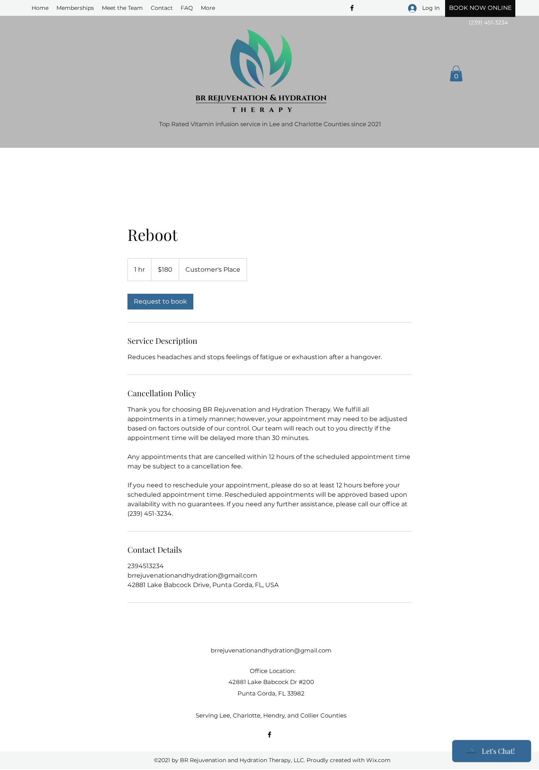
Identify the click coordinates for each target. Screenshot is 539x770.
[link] (160, 301)
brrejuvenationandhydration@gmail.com (271, 650)
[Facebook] (269, 734)
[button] (456, 73)
